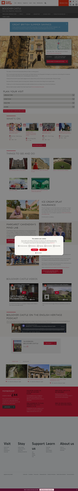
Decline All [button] (43, 249)
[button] (39, 253)
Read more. (53, 243)
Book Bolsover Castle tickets (47, 489)
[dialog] (39, 245)
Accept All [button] (35, 249)
